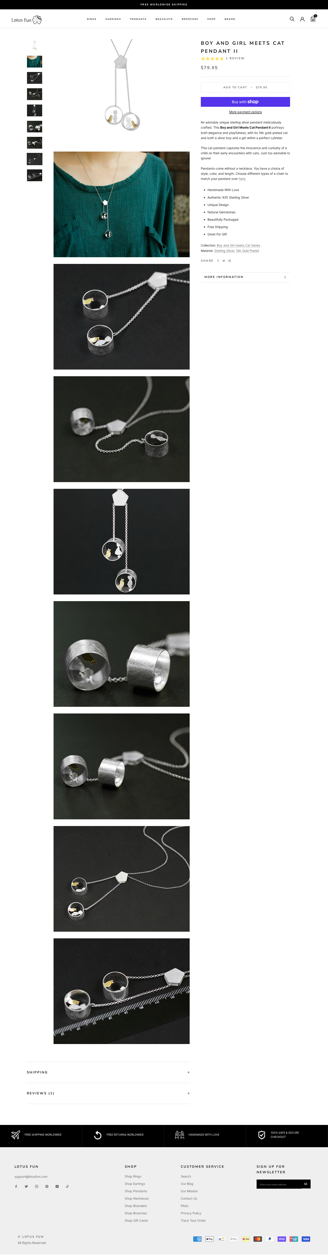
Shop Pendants (136, 1191)
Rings (92, 19)
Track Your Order (193, 1220)
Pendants (138, 19)
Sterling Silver (224, 250)
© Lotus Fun (31, 1237)
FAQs (184, 1206)
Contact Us (189, 1198)
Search (186, 1176)
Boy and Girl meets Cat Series (238, 245)
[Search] (292, 18)
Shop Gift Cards (136, 1220)
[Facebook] (218, 260)
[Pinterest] (229, 260)
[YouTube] (57, 1186)
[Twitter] (223, 260)
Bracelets (164, 19)
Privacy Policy (191, 1213)
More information (224, 277)
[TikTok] (67, 1186)
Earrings (113, 19)
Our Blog (187, 1184)
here (242, 179)
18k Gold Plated (247, 250)
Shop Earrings (135, 1184)
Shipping (37, 1072)
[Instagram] (36, 1186)
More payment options (245, 112)
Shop (211, 19)
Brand (230, 19)
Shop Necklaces (137, 1198)
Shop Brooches (136, 1213)
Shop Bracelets (136, 1206)
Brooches (190, 19)
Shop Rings (133, 1176)
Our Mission (189, 1191)
